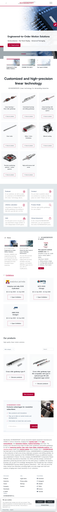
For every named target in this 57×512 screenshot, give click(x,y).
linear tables (32, 447)
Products (5, 478)
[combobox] (8, 349)
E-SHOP (5, 491)
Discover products (10, 116)
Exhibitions (10, 275)
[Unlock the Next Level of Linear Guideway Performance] (26, 243)
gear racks (25, 447)
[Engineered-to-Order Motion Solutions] (11, 243)
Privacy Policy (6, 509)
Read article (15, 45)
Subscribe (34, 426)
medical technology (34, 443)
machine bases (7, 449)
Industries (6, 481)
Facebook (41, 478)
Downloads (6, 489)
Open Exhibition (16, 297)
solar (43, 442)
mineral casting (24, 449)
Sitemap (22, 483)
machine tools (33, 442)
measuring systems (15, 447)
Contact (22, 486)
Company (5, 486)
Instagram (41, 481)
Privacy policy (23, 481)
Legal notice (23, 478)
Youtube (41, 491)
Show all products (28, 394)
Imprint (11, 509)
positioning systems (43, 447)
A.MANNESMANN (48, 449)
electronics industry (21, 443)
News (9, 238)
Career (5, 483)
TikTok (40, 486)
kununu (41, 489)
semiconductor (7, 443)
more (40, 268)
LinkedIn (40, 483)
